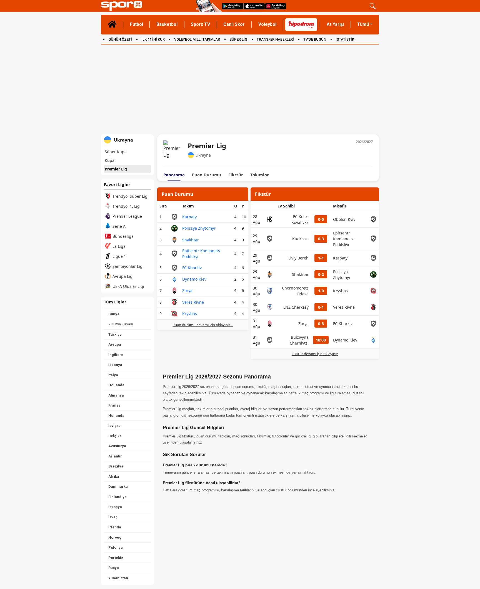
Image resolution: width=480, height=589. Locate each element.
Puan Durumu (206, 174)
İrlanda (114, 527)
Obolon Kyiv (344, 219)
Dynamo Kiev (194, 279)
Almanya (116, 395)
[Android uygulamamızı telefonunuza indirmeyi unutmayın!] (232, 6)
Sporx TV (200, 24)
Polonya (115, 547)
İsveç (113, 517)
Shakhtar (190, 239)
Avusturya (117, 446)
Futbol (136, 24)
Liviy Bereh (298, 258)
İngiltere (115, 355)
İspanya (115, 365)
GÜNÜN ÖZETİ (120, 39)
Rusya (113, 568)
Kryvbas (189, 313)
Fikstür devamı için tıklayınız (315, 353)
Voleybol (267, 24)
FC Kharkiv (192, 267)
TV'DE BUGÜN (314, 39)
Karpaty (189, 216)
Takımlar (259, 174)
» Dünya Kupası (120, 324)
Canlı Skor (234, 24)
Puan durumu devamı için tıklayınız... (202, 324)
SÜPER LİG (238, 39)
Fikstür (235, 174)
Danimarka (118, 486)
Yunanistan (118, 578)
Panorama (174, 174)
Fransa (114, 405)
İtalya (113, 375)
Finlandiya (117, 497)
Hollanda (116, 385)
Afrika (113, 476)
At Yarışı (335, 24)
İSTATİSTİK (345, 39)
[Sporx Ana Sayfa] (147, 6)
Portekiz (115, 558)
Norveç (114, 537)
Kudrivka (300, 238)
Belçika (115, 436)
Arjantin (115, 456)
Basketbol (167, 24)
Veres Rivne (193, 302)
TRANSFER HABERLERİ (275, 39)
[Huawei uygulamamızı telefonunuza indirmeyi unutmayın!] (275, 6)
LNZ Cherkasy (296, 307)
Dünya (113, 314)
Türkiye (115, 334)
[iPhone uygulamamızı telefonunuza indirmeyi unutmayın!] (254, 6)
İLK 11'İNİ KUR (153, 39)
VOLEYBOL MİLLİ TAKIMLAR (197, 39)
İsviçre (114, 426)
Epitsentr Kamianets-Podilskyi (343, 238)
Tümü (363, 24)
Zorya (187, 290)
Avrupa (114, 344)
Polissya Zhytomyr (199, 228)
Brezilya (115, 466)
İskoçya (115, 507)
